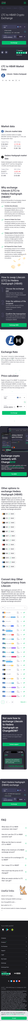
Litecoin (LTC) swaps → (7, 896)
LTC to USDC (10, 683)
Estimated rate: (7, 32)
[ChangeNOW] (4, 3)
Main (3, 8)
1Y (16, 80)
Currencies (8, 8)
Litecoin (15, 8)
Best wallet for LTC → (7, 905)
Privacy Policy (20, 1014)
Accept (14, 1018)
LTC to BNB (9, 665)
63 (12, 702)
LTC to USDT (9, 634)
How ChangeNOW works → (8, 902)
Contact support (14, 744)
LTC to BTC (8, 612)
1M (9, 80)
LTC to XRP (8, 674)
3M (13, 80)
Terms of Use (9, 1014)
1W (6, 80)
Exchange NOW (13, 325)
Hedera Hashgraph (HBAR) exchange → (12, 899)
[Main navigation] (24, 2)
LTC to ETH (8, 621)
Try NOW (14, 474)
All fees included (7, 30)
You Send (5, 25)
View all (23, 702)
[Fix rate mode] (15, 36)
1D (2, 80)
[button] (21, 27)
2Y (19, 80)
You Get (5, 35)
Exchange (14, 43)
